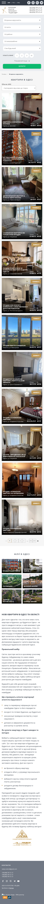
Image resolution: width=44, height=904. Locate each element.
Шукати (22, 66)
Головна (4, 74)
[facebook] (29, 2)
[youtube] (18, 881)
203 (34, 541)
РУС (13, 3)
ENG (18, 3)
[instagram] (33, 2)
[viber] (37, 2)
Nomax (11, 888)
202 (31, 541)
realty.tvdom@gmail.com (9, 869)
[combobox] (22, 27)
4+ (32, 56)
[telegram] (41, 2)
